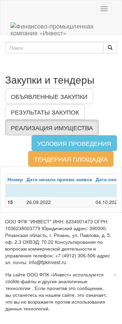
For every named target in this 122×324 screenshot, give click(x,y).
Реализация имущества (52, 127)
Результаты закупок (45, 111)
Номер (15, 179)
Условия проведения (74, 143)
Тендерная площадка (71, 158)
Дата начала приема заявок (59, 179)
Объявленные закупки (49, 96)
